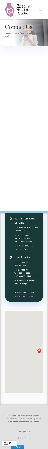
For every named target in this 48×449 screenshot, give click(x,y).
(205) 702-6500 (23, 270)
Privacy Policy (24, 438)
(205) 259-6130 (24, 273)
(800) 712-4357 (29, 241)
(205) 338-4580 (23, 235)
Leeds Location (22, 257)
